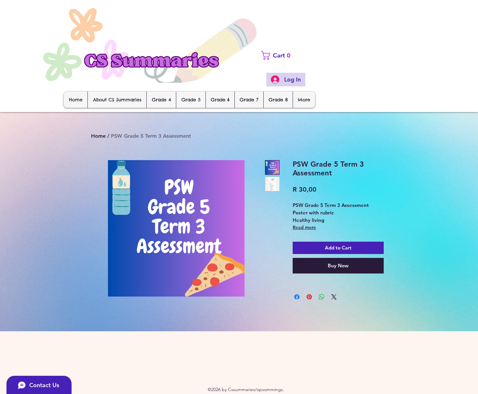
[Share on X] (334, 297)
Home (98, 136)
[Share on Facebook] (297, 297)
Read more (304, 227)
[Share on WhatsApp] (321, 297)
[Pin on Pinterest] (309, 297)
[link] (288, 55)
